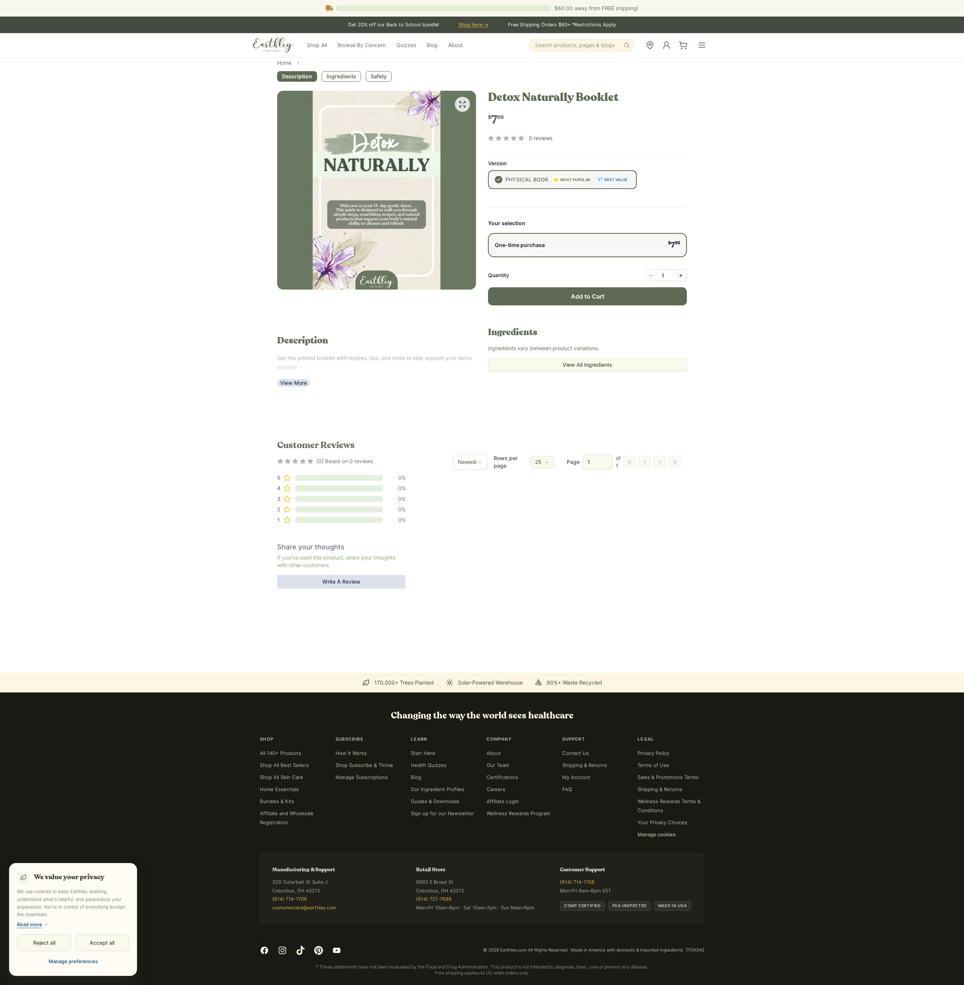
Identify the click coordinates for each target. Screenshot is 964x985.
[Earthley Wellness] (273, 45)
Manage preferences (73, 961)
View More (293, 383)
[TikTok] (300, 950)
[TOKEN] (695, 950)
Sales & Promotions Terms (668, 777)
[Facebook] (264, 950)
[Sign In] (666, 45)
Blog (432, 45)
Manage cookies (657, 834)
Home (284, 62)
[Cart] (683, 45)
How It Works (351, 753)
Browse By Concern (361, 45)
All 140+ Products (280, 753)
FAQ (567, 789)
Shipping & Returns (584, 765)
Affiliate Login (503, 801)
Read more (29, 924)
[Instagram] (282, 950)
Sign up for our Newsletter (442, 813)
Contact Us (575, 753)
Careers (496, 789)
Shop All (317, 45)
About (455, 45)
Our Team (498, 765)
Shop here (473, 24)
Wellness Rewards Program (518, 813)
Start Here (423, 753)
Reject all (44, 942)
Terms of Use (653, 765)
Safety (379, 76)
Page (573, 462)
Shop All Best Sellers (284, 765)
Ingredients (341, 76)
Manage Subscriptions (362, 777)
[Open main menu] (701, 45)
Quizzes (406, 45)
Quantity (498, 275)
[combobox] (470, 462)
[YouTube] (336, 950)
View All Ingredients (587, 364)
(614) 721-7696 (433, 899)
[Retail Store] (650, 45)
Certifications (502, 777)
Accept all (102, 942)
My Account (576, 777)
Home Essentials (279, 789)
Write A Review (341, 581)
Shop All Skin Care (281, 777)
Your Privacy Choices (662, 822)
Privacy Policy (653, 753)
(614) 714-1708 (289, 899)
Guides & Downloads (435, 801)
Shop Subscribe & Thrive (364, 765)
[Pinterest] (318, 950)
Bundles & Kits (277, 801)
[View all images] (462, 104)
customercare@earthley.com (304, 907)
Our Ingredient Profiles (437, 789)
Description (297, 76)
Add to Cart (587, 296)
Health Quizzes (429, 765)
